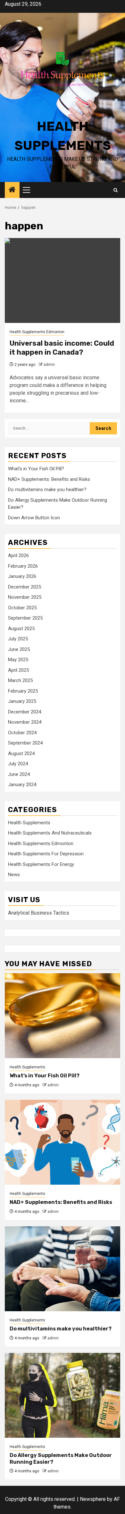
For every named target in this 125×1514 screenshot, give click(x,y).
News (14, 874)
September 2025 (25, 618)
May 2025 (18, 659)
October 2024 (22, 733)
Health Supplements (29, 823)
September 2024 (25, 743)
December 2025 (24, 587)
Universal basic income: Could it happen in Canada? (62, 348)
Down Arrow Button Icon (34, 518)
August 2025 (21, 628)
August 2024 (21, 753)
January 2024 (22, 784)
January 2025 (22, 701)
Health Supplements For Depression (46, 854)
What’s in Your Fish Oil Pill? (36, 469)
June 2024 (19, 774)
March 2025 (20, 680)
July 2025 (18, 639)
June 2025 (19, 649)
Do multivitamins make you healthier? (47, 489)
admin (49, 364)
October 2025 (22, 608)
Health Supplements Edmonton (37, 332)
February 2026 (23, 566)
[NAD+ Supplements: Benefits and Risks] (62, 1142)
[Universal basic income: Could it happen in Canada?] (62, 280)
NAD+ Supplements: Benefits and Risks (49, 479)
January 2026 (22, 576)
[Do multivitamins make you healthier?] (62, 1268)
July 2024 (18, 764)
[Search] (116, 190)
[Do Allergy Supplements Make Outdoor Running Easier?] (62, 1395)
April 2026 (18, 555)
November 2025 (24, 597)
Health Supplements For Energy (41, 864)
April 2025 (18, 670)
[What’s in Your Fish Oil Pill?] (62, 1015)
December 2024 (24, 712)
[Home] (12, 190)
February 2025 (23, 691)
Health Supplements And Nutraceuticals (50, 833)
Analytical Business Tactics (38, 913)
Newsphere (93, 1499)
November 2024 (24, 722)
